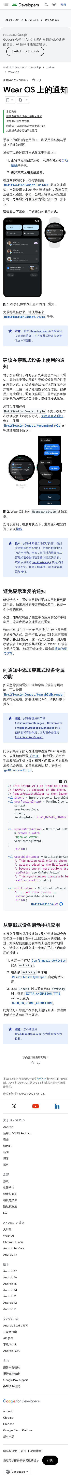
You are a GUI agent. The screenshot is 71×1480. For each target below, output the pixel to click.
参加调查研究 (11, 1386)
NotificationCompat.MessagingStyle (32, 425)
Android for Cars (13, 1248)
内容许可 (41, 1078)
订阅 (50, 1460)
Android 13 (10, 1296)
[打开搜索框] (46, 4)
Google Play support (15, 1380)
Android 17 (10, 1271)
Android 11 (9, 1309)
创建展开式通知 (52, 416)
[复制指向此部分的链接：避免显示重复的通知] (50, 591)
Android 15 (10, 1284)
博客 (6, 1158)
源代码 (7, 1146)
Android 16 (10, 1277)
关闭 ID (33, 756)
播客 (6, 1165)
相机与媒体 (10, 1200)
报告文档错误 (11, 1373)
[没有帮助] (39, 80)
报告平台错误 (11, 1367)
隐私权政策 (10, 1206)
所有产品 (8, 1436)
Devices (32, 20)
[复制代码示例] (65, 781)
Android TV (10, 1254)
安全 (6, 1139)
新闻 (6, 1152)
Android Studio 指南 (15, 1325)
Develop (12, 20)
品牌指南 (35, 1450)
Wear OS (52, 20)
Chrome (8, 1418)
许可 (23, 1450)
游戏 (6, 1181)
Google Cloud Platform (18, 1430)
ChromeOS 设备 (13, 1242)
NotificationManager (29, 723)
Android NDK (11, 1351)
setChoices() (41, 562)
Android (8, 1127)
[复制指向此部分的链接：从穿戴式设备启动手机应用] (64, 925)
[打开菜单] (6, 4)
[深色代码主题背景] (60, 781)
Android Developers (14, 67)
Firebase (8, 1424)
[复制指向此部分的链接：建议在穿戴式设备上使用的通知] (12, 367)
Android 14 (10, 1290)
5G (5, 1213)
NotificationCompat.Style (24, 317)
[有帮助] (33, 80)
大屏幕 (7, 1229)
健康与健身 (10, 1194)
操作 (19, 529)
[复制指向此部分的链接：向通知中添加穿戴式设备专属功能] (17, 676)
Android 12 (10, 1302)
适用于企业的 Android (17, 1133)
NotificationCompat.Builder (26, 185)
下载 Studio (10, 1344)
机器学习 (8, 1187)
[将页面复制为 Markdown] (20, 100)
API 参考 (8, 1338)
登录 (63, 5)
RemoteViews (39, 331)
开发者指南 (10, 1332)
